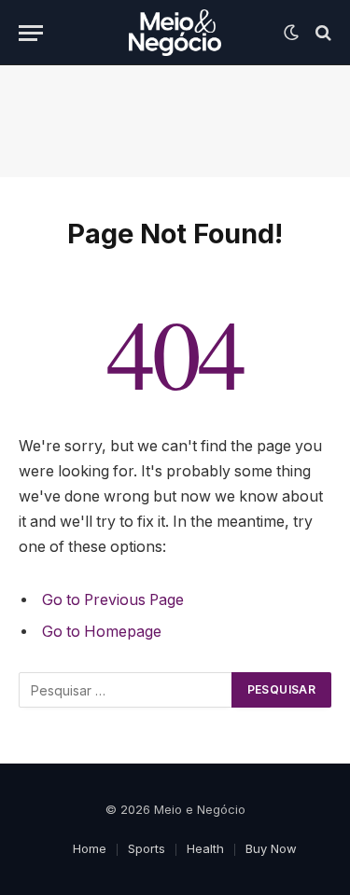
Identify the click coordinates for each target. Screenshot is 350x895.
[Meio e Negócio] (175, 32)
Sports (146, 848)
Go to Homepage (101, 631)
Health (205, 848)
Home (89, 848)
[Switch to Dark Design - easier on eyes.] (291, 32)
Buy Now (271, 848)
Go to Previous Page (113, 600)
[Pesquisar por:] (126, 690)
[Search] (321, 33)
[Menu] (31, 33)
